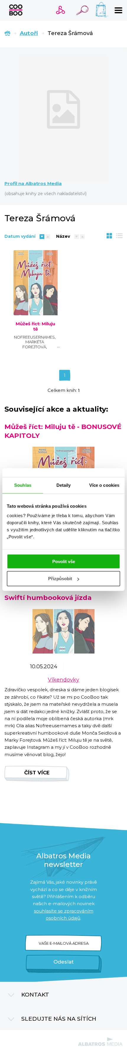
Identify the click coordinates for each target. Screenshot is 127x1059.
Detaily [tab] (63, 485)
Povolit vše (63, 561)
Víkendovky (63, 680)
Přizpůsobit (60, 578)
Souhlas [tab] (22, 485)
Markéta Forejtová (34, 344)
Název (63, 236)
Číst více (37, 773)
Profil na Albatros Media (33, 183)
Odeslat (63, 962)
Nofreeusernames (34, 337)
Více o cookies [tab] (104, 485)
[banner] (15, 10)
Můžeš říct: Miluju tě (35, 326)
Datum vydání (19, 236)
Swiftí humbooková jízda (48, 597)
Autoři (29, 33)
